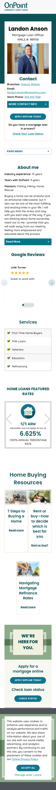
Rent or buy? (39, 545)
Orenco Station (30, 84)
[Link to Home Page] (16, 7)
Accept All (28, 768)
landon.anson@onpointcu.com (26, 92)
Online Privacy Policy (25, 759)
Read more (16, 530)
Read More (13, 241)
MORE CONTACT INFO (23, 104)
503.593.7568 (32, 97)
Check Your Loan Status (28, 133)
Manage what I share (28, 775)
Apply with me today (28, 116)
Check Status (28, 698)
